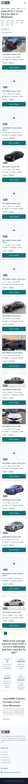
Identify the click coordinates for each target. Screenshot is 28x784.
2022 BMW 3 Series (11, 426)
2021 (2, 23)
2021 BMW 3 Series (11, 91)
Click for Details (14, 67)
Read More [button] (6, 719)
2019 (7, 23)
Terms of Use (6, 760)
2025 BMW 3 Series (11, 316)
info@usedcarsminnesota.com (12, 772)
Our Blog (4, 752)
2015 (21, 23)
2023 (17, 20)
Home (2, 8)
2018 (12, 23)
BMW (18, 8)
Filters (6, 29)
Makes (13, 8)
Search (8, 8)
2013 (7, 25)
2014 (2, 25)
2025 (7, 20)
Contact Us (5, 757)
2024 (12, 20)
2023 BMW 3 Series (11, 612)
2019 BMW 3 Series (14, 463)
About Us (5, 754)
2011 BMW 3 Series (11, 54)
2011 (12, 25)
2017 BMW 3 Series (11, 203)
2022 (22, 20)
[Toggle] (24, 3)
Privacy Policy (6, 762)
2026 (2, 20)
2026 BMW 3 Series (11, 500)
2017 (16, 23)
